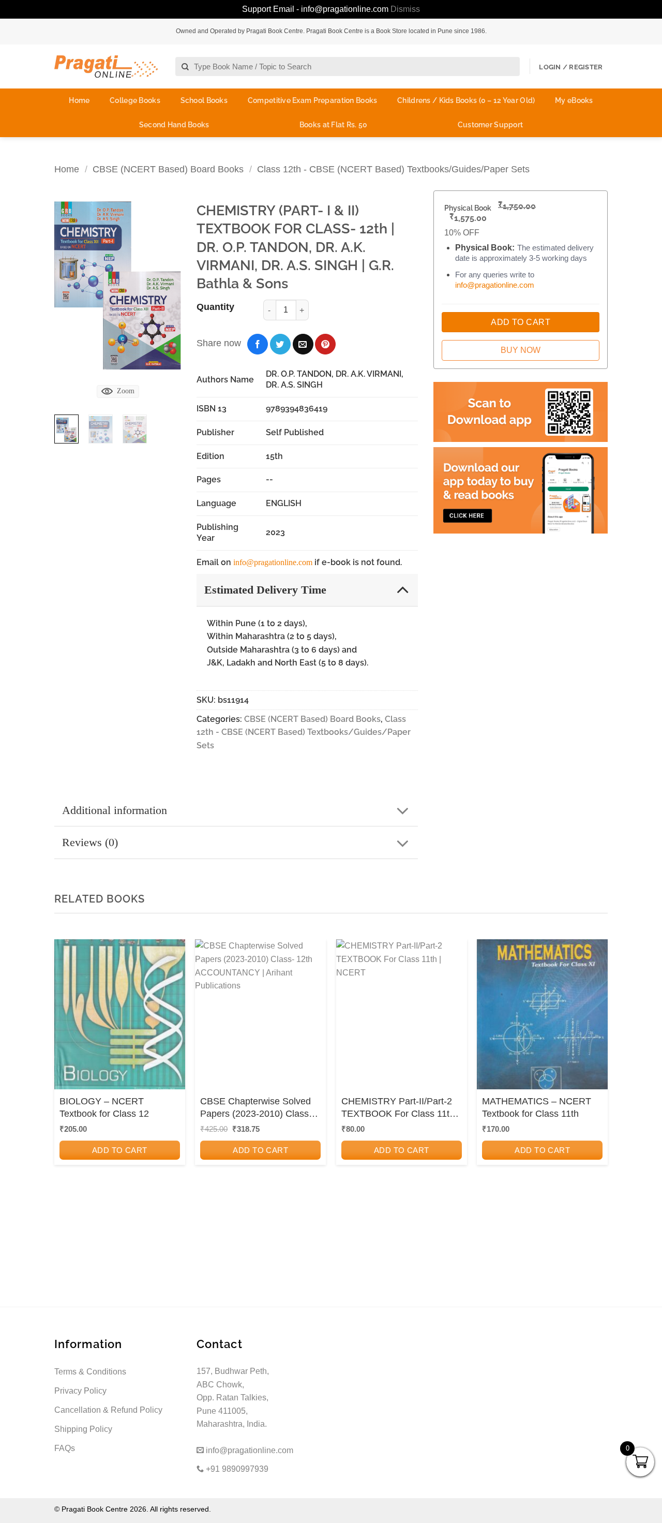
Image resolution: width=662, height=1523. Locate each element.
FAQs (64, 1448)
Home (79, 100)
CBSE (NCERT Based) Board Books (168, 169)
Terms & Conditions (90, 1371)
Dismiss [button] (405, 9)
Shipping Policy (83, 1429)
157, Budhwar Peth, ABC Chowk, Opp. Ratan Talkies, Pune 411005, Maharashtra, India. (233, 1397)
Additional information (114, 810)
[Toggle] (402, 589)
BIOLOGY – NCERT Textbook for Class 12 (104, 1107)
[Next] (165, 285)
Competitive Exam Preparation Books (313, 100)
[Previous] (70, 285)
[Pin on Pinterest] (325, 344)
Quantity (215, 307)
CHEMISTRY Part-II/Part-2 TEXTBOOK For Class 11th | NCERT (400, 1108)
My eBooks (574, 100)
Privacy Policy (80, 1390)
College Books (135, 100)
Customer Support (490, 125)
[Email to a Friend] (303, 344)
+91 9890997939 (236, 1469)
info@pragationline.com (272, 562)
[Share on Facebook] (257, 344)
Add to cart (119, 1150)
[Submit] (185, 67)
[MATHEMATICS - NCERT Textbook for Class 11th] (542, 1017)
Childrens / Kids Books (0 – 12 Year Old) (466, 100)
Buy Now (520, 350)
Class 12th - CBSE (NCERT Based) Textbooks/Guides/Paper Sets (393, 169)
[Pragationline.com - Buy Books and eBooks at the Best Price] (106, 66)
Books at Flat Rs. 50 (333, 125)
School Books (204, 100)
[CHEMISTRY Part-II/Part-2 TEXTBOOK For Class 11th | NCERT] (401, 1017)
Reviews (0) (90, 842)
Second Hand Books (174, 125)
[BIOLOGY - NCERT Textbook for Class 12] (119, 1017)
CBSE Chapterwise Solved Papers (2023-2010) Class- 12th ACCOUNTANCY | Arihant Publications (256, 1108)
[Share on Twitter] (280, 344)
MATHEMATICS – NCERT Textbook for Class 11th (536, 1107)
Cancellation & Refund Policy (108, 1410)
